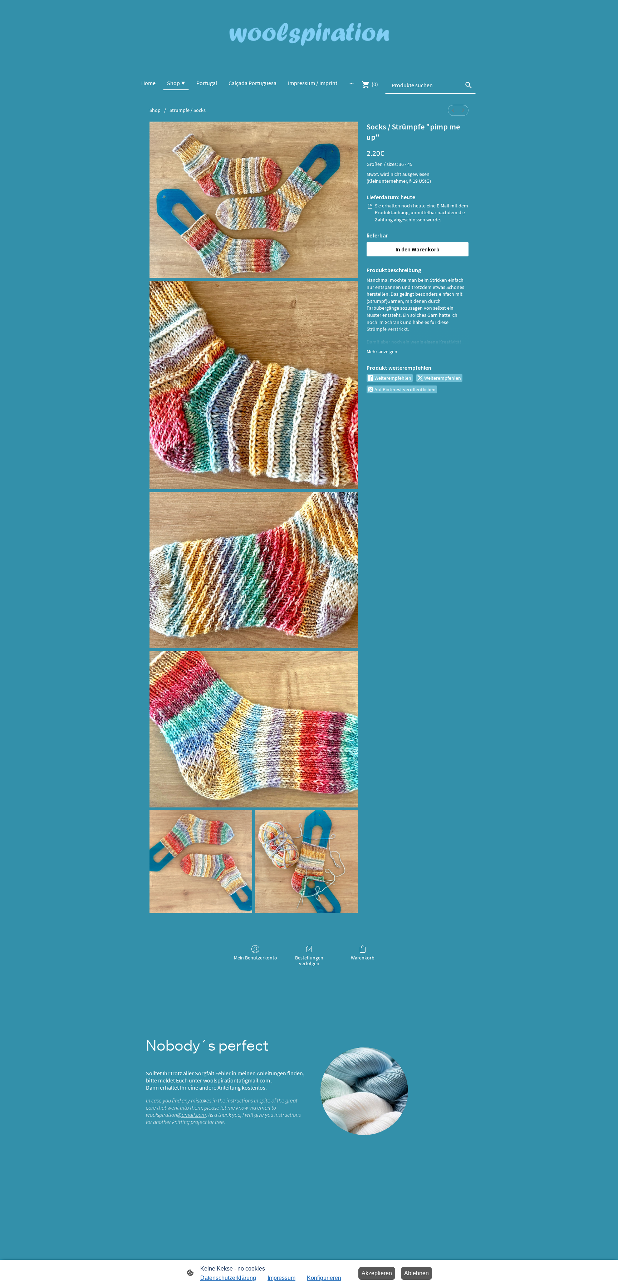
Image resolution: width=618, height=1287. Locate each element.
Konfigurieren (324, 1278)
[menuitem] (453, 110)
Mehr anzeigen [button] (382, 351)
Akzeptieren (377, 1273)
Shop (155, 110)
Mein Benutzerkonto (255, 957)
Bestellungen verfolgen (309, 960)
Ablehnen (416, 1273)
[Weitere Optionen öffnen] (351, 83)
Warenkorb (362, 957)
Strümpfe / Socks (188, 110)
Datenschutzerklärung (228, 1278)
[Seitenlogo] (309, 34)
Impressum (281, 1278)
